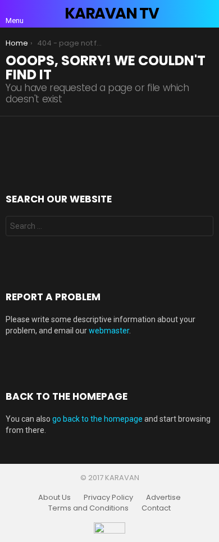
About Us (54, 497)
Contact (156, 508)
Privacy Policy (108, 497)
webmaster (109, 330)
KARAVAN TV (112, 13)
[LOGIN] (206, 13)
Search (202, 227)
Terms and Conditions (88, 508)
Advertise (163, 497)
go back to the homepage (97, 418)
